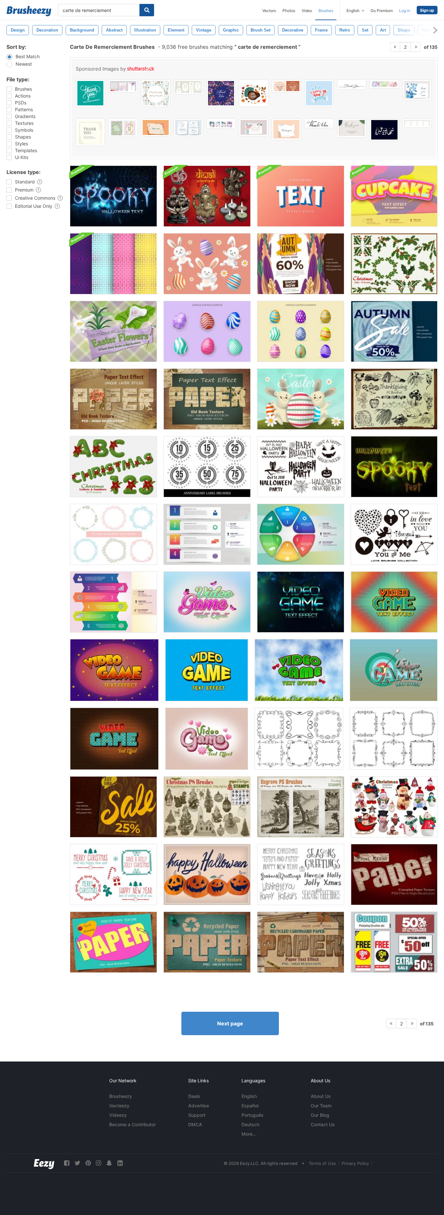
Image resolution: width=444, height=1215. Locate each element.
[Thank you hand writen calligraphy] (318, 123)
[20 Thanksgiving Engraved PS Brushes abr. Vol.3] (394, 399)
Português (253, 1115)
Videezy (118, 1115)
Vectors (269, 10)
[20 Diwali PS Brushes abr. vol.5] (207, 196)
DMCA (195, 1124)
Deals (194, 1096)
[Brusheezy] (29, 11)
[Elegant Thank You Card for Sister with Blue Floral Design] (417, 89)
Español (250, 1105)
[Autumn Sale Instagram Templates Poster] (394, 331)
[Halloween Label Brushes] (300, 466)
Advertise (198, 1105)
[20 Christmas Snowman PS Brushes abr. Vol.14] (394, 806)
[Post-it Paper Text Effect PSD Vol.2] (113, 942)
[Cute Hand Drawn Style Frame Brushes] (113, 534)
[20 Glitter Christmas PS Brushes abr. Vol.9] (394, 263)
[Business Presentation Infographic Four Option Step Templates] (207, 534)
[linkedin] (120, 1163)
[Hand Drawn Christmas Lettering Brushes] (300, 874)
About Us (321, 1096)
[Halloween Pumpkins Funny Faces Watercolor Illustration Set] (207, 874)
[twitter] (77, 1163)
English (249, 1096)
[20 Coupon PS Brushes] (394, 942)
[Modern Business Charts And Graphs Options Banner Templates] (113, 602)
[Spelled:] (384, 129)
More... (249, 1134)
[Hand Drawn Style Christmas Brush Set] (113, 874)
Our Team (321, 1105)
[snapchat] (109, 1163)
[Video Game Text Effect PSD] (207, 602)
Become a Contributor (132, 1124)
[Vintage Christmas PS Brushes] (207, 806)
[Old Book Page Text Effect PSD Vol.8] (113, 399)
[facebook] (66, 1163)
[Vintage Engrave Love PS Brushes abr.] (300, 806)
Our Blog (320, 1115)
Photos (288, 10)
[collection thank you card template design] (155, 127)
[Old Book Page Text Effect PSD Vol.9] (207, 399)
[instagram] (98, 1163)
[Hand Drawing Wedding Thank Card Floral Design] (253, 127)
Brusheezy (120, 1096)
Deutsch (250, 1124)
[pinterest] (88, 1163)
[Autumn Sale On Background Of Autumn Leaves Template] (113, 806)
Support (196, 1115)
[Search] (146, 10)
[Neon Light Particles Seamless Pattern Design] (113, 263)
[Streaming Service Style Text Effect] (300, 196)
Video (307, 10)
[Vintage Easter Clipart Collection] (300, 331)
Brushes (326, 10)
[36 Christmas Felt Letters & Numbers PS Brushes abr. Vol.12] (113, 466)
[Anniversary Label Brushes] (207, 466)
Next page (230, 1023)
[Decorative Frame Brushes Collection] (299, 739)
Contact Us (323, 1124)
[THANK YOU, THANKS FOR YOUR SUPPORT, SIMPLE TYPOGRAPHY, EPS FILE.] (90, 93)
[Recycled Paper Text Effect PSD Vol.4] (207, 942)
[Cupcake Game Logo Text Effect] (394, 196)
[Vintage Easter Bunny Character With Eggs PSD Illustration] (300, 399)
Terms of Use (322, 1163)
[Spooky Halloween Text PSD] (113, 196)
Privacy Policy (355, 1163)
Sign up (427, 10)
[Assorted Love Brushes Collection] (394, 534)
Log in (404, 10)
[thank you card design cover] (221, 93)
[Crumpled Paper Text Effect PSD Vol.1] (394, 874)
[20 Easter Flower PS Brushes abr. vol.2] (113, 331)
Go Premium (382, 10)
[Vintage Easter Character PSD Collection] (207, 263)
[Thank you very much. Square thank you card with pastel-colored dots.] (155, 93)
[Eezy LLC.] (44, 1163)
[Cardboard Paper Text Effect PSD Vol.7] (300, 942)
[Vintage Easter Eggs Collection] (207, 331)
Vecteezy (119, 1105)
